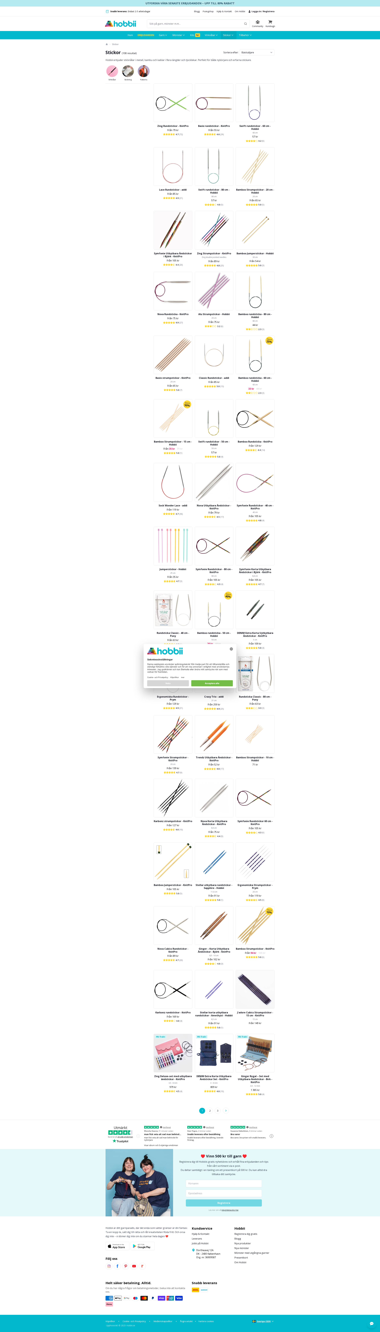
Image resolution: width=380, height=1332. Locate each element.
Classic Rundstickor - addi (214, 378)
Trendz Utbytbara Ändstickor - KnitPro (214, 759)
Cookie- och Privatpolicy (134, 1321)
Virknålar (112, 79)
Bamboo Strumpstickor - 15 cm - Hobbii (173, 443)
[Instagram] (109, 1266)
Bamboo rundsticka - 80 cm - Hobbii (255, 316)
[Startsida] (107, 44)
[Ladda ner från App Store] (117, 1246)
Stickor (115, 44)
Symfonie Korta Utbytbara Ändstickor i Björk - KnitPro (255, 571)
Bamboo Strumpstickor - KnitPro (255, 948)
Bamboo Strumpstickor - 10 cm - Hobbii (255, 759)
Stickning (128, 79)
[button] (270, 24)
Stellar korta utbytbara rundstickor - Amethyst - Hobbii (214, 1014)
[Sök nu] (246, 24)
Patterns (143, 79)
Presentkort (241, 1257)
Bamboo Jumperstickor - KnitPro (173, 885)
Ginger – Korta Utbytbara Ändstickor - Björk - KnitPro (214, 950)
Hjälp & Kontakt (224, 11)
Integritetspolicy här (230, 1210)
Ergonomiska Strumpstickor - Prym (255, 886)
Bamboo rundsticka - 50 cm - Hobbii (214, 634)
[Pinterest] (125, 1266)
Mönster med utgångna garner (251, 1252)
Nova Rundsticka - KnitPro (173, 314)
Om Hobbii (240, 11)
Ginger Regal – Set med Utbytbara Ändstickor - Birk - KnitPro (255, 1079)
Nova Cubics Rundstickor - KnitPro (172, 950)
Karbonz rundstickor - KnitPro (173, 1012)
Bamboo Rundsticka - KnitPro (255, 441)
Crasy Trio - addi (214, 696)
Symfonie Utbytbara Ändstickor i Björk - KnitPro (173, 255)
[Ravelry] (142, 1266)
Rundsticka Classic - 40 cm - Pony (173, 634)
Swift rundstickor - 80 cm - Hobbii (214, 191)
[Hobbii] (120, 24)
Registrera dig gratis (245, 1234)
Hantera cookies (206, 1321)
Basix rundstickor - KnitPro (214, 126)
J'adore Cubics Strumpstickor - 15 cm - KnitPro (255, 1014)
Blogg (197, 11)
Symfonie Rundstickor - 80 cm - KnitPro (214, 571)
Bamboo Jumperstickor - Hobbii (255, 253)
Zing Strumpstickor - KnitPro (214, 253)
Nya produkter (242, 1243)
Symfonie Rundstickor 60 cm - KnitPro (255, 823)
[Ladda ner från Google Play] (143, 1246)
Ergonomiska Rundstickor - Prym (173, 698)
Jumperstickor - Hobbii (173, 569)
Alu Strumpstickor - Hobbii (214, 314)
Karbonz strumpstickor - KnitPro (173, 821)
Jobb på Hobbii (200, 1243)
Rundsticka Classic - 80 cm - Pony (255, 698)
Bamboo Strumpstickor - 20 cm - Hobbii (255, 191)
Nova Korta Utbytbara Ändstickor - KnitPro (214, 823)
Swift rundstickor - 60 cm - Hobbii (255, 127)
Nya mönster (241, 1248)
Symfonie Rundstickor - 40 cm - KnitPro (255, 507)
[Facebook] (117, 1266)
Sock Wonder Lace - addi (173, 505)
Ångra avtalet (186, 1321)
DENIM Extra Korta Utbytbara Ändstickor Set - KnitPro (214, 1078)
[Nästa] (226, 1111)
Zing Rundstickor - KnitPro (173, 126)
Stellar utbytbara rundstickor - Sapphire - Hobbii (214, 886)
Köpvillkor (110, 1321)
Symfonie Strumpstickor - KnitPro (173, 759)
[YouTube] (134, 1266)
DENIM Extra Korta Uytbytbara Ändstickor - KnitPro (255, 634)
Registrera (268, 11)
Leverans (197, 1238)
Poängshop (208, 11)
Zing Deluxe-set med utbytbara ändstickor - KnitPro (173, 1078)
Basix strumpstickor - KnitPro (173, 378)
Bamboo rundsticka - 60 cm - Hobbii (255, 379)
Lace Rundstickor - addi (173, 189)
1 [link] (202, 1110)
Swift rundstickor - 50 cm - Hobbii (214, 443)
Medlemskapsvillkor (162, 1321)
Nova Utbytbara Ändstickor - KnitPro (214, 507)
